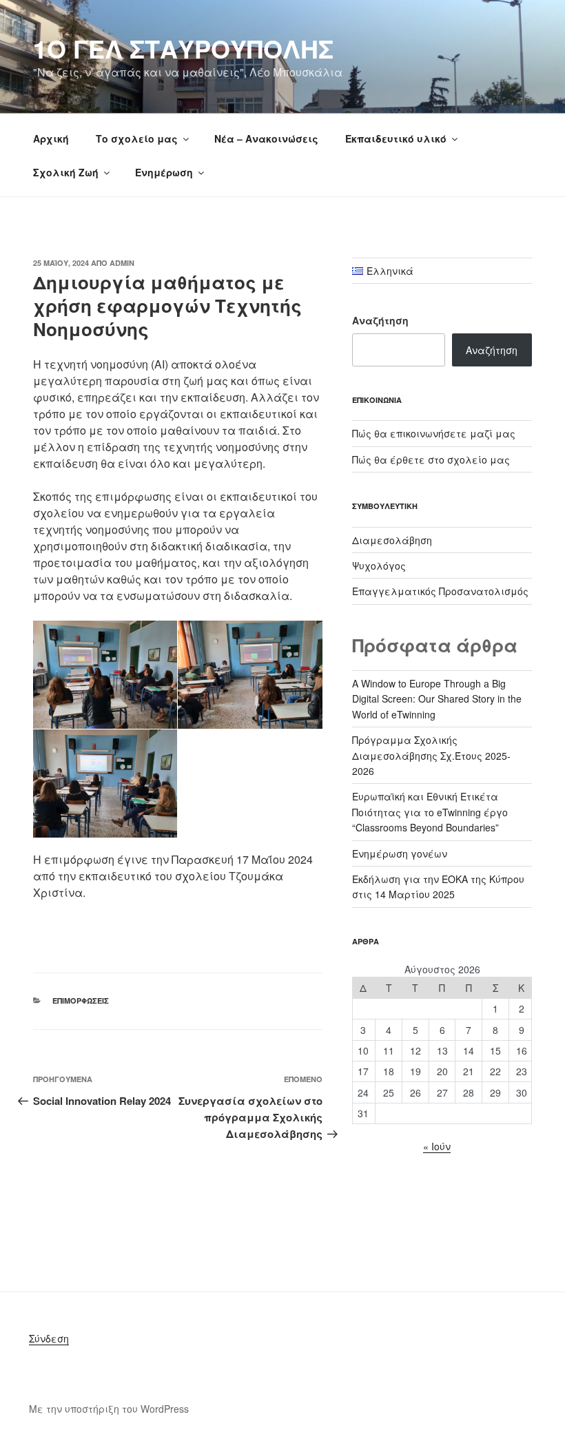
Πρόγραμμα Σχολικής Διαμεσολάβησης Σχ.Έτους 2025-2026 (431, 755)
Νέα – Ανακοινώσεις (266, 138)
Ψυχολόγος (379, 565)
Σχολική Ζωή (66, 172)
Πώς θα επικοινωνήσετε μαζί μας (433, 433)
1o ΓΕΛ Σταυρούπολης (183, 48)
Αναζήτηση (380, 320)
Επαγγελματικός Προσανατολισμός (440, 591)
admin (122, 263)
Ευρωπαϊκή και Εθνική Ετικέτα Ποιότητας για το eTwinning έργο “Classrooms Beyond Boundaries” (430, 811)
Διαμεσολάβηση (392, 540)
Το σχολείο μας (137, 138)
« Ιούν (437, 1146)
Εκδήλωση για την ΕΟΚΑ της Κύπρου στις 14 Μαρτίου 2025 (438, 886)
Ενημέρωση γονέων (399, 853)
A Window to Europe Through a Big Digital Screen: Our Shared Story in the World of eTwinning (437, 698)
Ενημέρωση (164, 172)
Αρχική (51, 138)
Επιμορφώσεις (80, 1000)
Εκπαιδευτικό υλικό (395, 138)
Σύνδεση (49, 1338)
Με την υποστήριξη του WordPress (109, 1409)
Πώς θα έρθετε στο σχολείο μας (431, 459)
